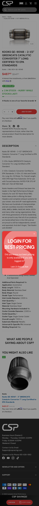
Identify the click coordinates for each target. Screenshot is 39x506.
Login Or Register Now (19, 266)
